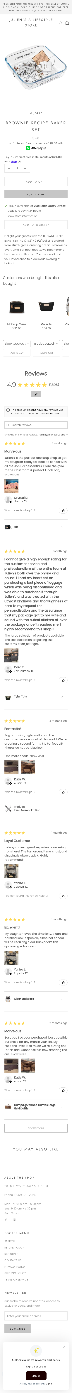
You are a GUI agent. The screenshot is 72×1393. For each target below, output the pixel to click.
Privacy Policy (15, 1267)
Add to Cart (17, 353)
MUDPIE (36, 113)
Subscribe (17, 1328)
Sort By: (44, 434)
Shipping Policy (15, 1273)
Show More (11, 474)
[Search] (60, 22)
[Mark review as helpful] (63, 511)
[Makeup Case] (16, 306)
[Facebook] (5, 1219)
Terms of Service (16, 1279)
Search (9, 1241)
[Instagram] (14, 1219)
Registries (11, 1254)
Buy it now (36, 194)
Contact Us (13, 1260)
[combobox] (16, 343)
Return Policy (14, 1247)
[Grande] (46, 306)
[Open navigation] (5, 22)
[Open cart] (67, 23)
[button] (62, 385)
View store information (22, 216)
